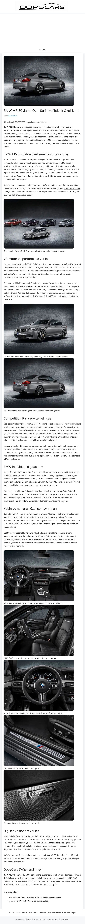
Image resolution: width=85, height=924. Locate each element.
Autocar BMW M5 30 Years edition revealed (28, 901)
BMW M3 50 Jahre (53, 855)
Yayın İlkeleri (65, 919)
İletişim (28, 919)
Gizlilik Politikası (39, 919)
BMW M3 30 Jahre (72, 188)
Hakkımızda (19, 919)
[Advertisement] (42, 29)
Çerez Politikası (52, 919)
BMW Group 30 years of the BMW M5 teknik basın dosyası (35, 898)
